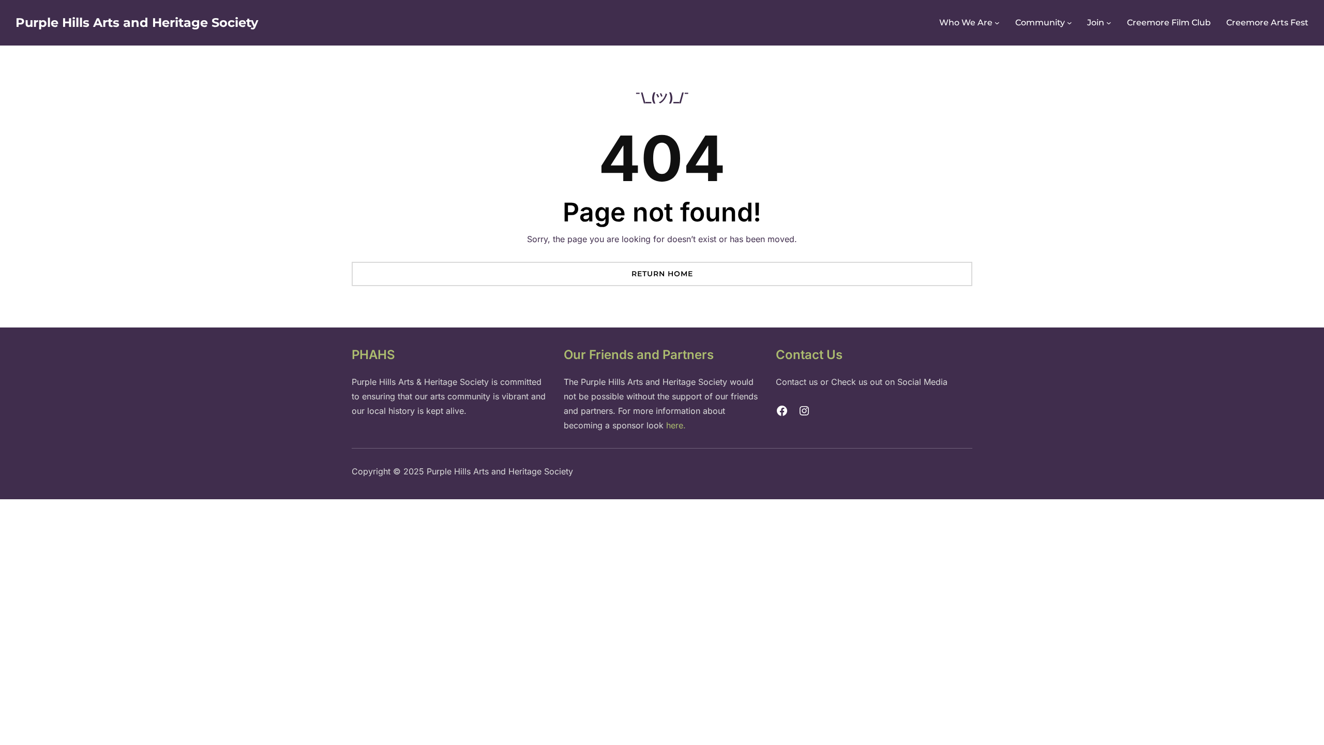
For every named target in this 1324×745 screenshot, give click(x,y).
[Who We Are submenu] (997, 22)
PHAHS (373, 354)
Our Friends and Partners (639, 354)
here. (676, 425)
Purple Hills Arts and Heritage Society (137, 22)
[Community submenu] (1069, 22)
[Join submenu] (1108, 22)
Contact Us (809, 354)
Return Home (662, 273)
